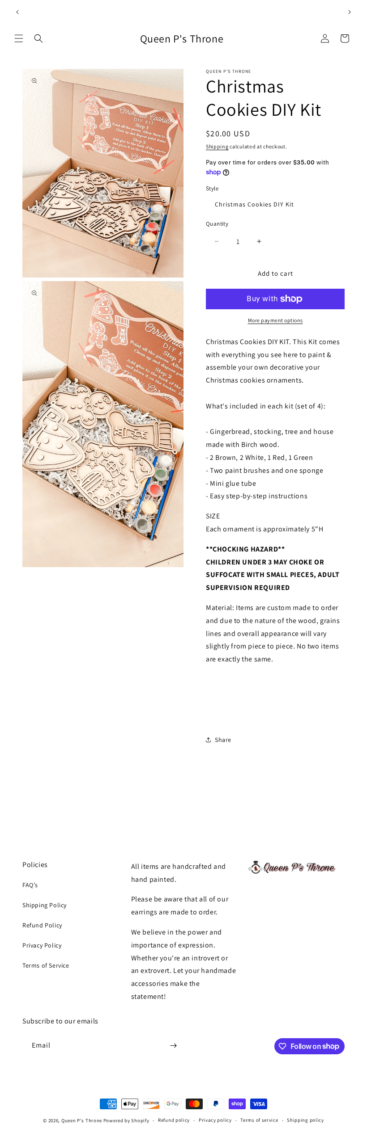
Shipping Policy (44, 905)
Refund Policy (42, 925)
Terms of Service (45, 965)
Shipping (217, 146)
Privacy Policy (41, 945)
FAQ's (30, 885)
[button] (19, 38)
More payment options (275, 320)
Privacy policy (215, 1120)
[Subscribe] (173, 1045)
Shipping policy (305, 1120)
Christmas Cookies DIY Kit (254, 204)
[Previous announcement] (17, 12)
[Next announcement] (349, 12)
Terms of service (259, 1120)
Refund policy (174, 1120)
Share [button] (223, 740)
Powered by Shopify (126, 1120)
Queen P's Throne (81, 1120)
